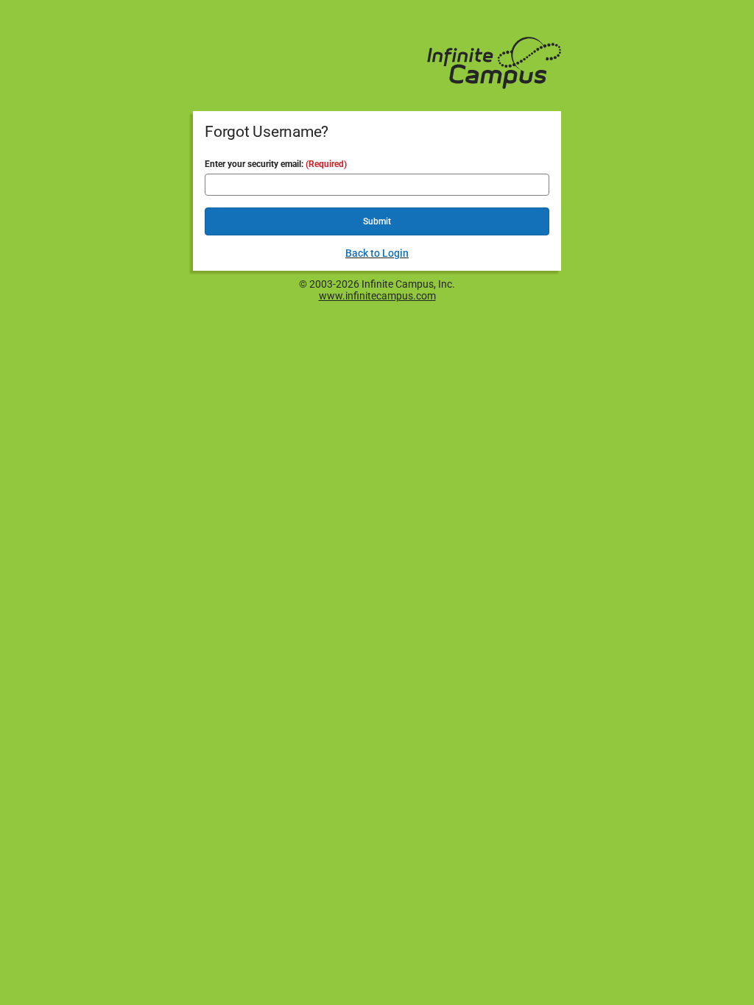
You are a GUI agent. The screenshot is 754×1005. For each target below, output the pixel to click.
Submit (377, 221)
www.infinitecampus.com (377, 296)
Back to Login (377, 253)
